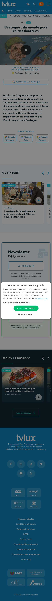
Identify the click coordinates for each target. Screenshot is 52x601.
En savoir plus (41, 298)
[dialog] (26, 300)
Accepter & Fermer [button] (26, 308)
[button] (26, 302)
